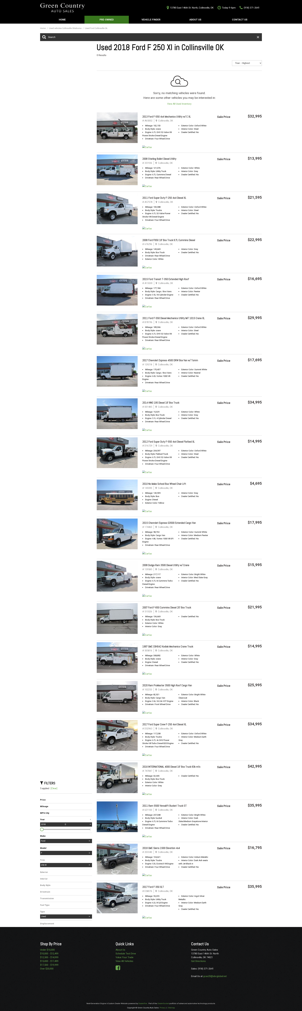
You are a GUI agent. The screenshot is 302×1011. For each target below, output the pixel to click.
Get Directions (198, 961)
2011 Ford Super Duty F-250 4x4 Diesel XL (164, 197)
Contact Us (239, 19)
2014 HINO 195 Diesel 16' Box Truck (160, 402)
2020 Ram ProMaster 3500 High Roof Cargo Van (167, 685)
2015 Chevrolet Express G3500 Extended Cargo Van (169, 523)
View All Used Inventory (179, 103)
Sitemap (171, 1008)
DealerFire (142, 1004)
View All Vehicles (124, 961)
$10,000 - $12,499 (49, 953)
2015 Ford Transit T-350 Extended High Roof (165, 279)
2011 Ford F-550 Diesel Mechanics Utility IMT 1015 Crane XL (173, 318)
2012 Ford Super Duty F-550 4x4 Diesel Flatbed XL (168, 441)
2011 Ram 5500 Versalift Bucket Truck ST (164, 805)
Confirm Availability (247, 132)
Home (62, 19)
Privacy (163, 1008)
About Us (195, 19)
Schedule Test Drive (126, 953)
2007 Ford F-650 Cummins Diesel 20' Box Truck (166, 607)
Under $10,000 (47, 949)
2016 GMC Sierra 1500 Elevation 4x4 (161, 848)
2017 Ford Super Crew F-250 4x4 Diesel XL (164, 724)
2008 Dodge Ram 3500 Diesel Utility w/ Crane (165, 565)
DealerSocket (163, 1004)
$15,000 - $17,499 (49, 961)
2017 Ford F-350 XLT (153, 887)
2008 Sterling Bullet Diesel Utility (159, 158)
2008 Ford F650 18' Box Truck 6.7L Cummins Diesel (168, 240)
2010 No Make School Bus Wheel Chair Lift (164, 484)
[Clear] (54, 788)
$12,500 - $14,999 (49, 957)
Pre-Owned (107, 19)
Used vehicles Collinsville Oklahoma (65, 28)
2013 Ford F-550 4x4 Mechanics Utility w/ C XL (166, 116)
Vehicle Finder (151, 19)
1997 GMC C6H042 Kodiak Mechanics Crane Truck (167, 646)
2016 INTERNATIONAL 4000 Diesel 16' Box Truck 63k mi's (171, 766)
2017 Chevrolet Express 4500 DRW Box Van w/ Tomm (170, 360)
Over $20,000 (46, 968)
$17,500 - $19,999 (49, 964)
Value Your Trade (124, 957)
